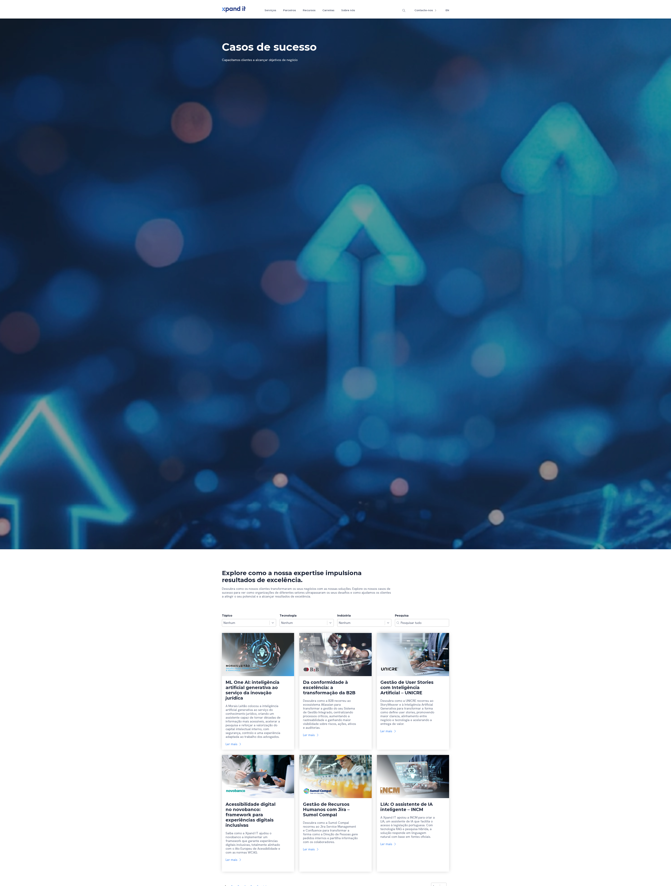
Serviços (270, 10)
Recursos (309, 10)
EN (447, 10)
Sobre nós (348, 10)
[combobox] (245, 622)
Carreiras (328, 10)
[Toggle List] (273, 622)
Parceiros (289, 10)
